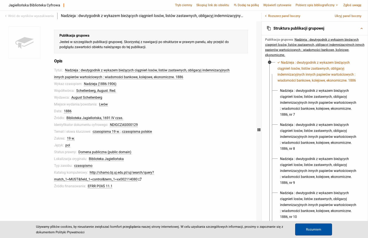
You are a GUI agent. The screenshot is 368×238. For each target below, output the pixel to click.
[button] (315, 28)
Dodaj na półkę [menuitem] (248, 5)
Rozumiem (313, 229)
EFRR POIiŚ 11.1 (100, 186)
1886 (68, 111)
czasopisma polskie (137, 132)
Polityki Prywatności (70, 232)
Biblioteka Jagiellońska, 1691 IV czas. (94, 118)
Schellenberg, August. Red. (96, 91)
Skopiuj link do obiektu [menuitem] (212, 5)
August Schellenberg (86, 97)
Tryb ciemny (183, 5)
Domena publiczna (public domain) (104, 152)
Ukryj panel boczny (348, 16)
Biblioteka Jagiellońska (106, 159)
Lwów (103, 104)
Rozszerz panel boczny (284, 16)
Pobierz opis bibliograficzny (315, 5)
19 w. (71, 138)
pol (67, 145)
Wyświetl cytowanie (277, 5)
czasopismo (83, 166)
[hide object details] (259, 129)
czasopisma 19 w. (106, 132)
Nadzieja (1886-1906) (100, 84)
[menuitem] (317, 71)
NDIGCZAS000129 (124, 125)
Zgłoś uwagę (352, 5)
